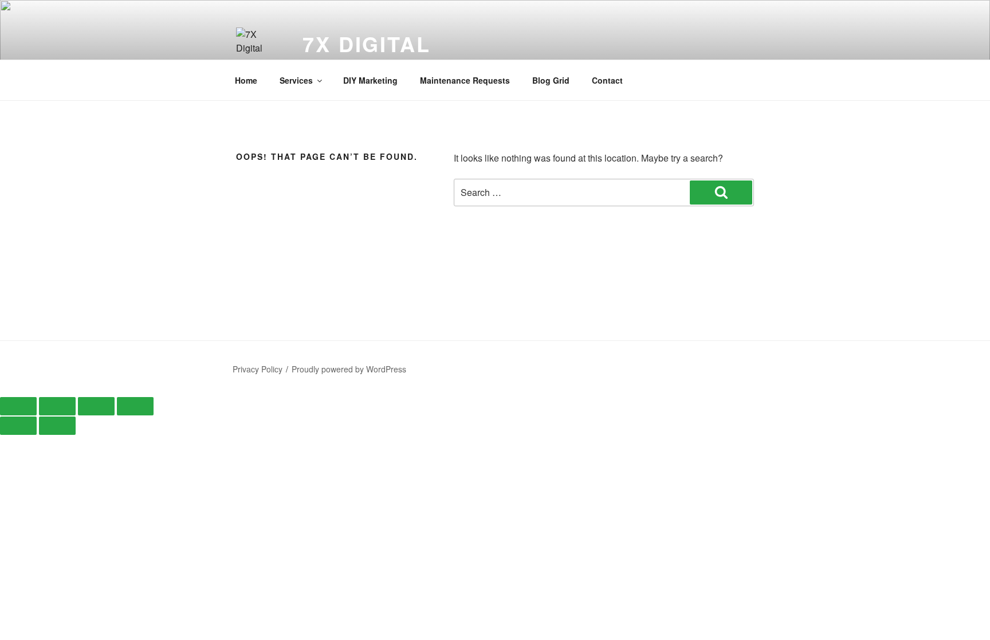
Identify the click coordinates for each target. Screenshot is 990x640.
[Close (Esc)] (135, 406)
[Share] (96, 406)
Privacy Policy (257, 369)
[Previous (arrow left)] (18, 426)
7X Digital (366, 43)
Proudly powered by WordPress (349, 369)
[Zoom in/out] (18, 406)
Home (246, 80)
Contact (607, 80)
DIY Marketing (370, 80)
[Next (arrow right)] (57, 426)
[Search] (721, 192)
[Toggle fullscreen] (57, 406)
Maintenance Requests (465, 80)
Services (296, 80)
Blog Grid (550, 80)
